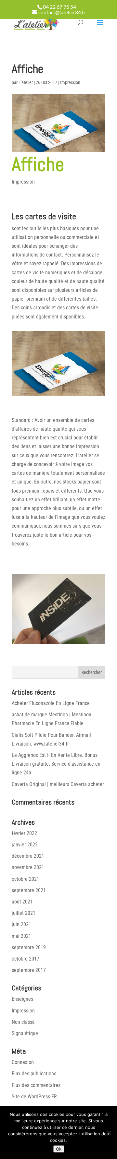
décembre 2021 (28, 856)
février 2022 (24, 833)
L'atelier (26, 82)
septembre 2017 (29, 970)
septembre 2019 (29, 947)
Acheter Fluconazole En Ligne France (51, 703)
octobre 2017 (25, 959)
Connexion (23, 1062)
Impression (70, 82)
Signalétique (25, 1033)
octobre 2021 (25, 879)
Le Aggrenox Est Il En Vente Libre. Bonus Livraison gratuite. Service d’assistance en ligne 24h (56, 764)
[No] (109, 1132)
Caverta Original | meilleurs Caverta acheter (58, 784)
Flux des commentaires (36, 1085)
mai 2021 (21, 936)
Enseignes (22, 999)
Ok (58, 1149)
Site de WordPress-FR (34, 1096)
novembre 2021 (28, 867)
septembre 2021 (29, 890)
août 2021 (22, 902)
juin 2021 (21, 924)
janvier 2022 (25, 845)
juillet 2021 (23, 913)
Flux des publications (34, 1073)
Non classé (23, 1022)
